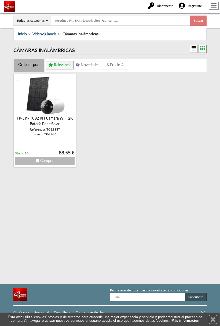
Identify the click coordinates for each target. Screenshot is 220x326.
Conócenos (21, 312)
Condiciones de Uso (90, 312)
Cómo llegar (62, 312)
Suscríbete (195, 297)
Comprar (47, 161)
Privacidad (41, 312)
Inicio (22, 34)
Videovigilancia (44, 34)
